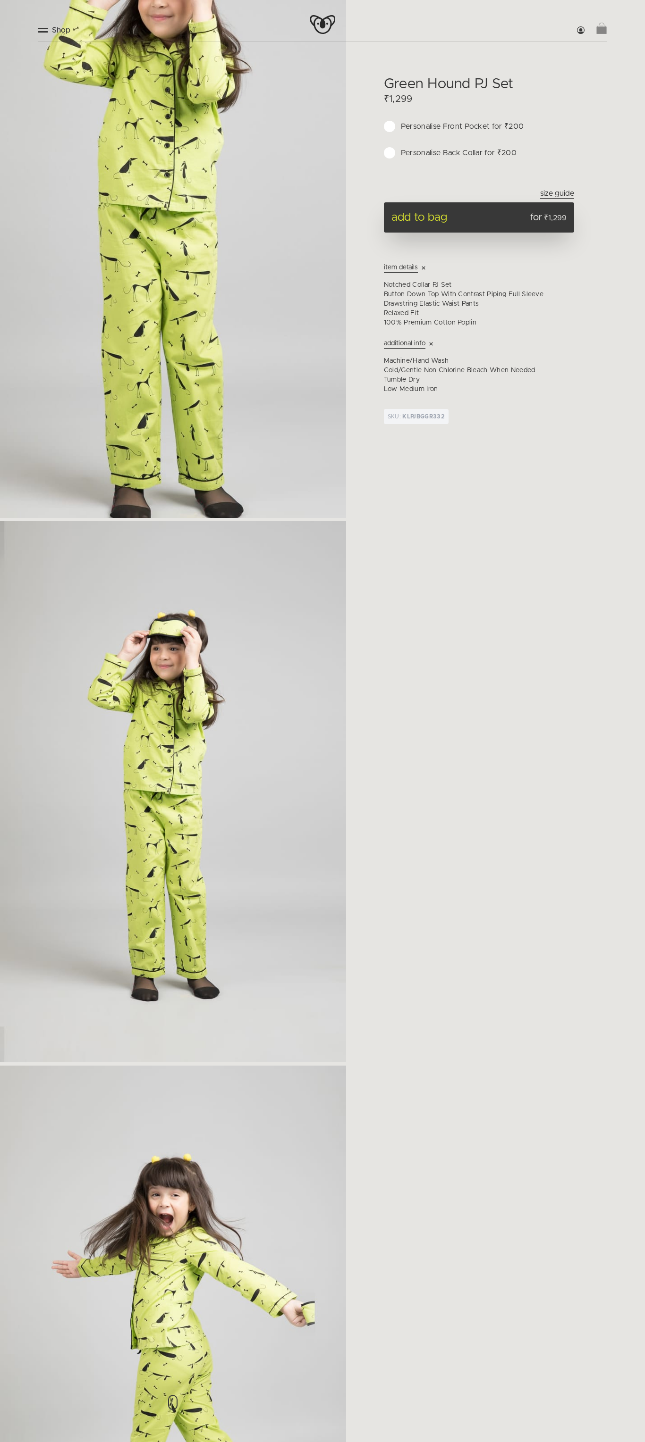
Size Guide (557, 193)
